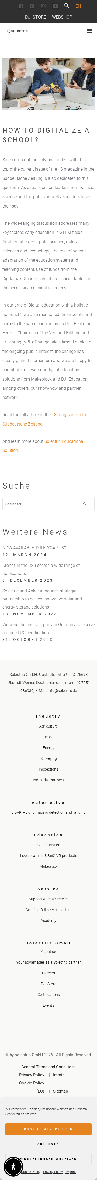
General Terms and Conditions (48, 1067)
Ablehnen (48, 1144)
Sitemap (60, 1091)
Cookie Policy (30, 1172)
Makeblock (49, 866)
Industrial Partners (48, 780)
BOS (48, 737)
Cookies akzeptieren (48, 1129)
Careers (48, 973)
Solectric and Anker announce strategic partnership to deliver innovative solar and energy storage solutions (42, 599)
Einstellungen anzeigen (48, 1159)
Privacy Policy (53, 1172)
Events (48, 1005)
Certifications (48, 994)
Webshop (62, 17)
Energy (48, 748)
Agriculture (48, 726)
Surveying (48, 758)
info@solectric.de (62, 691)
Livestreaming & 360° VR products (48, 856)
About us (48, 951)
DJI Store (35, 17)
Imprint (70, 1172)
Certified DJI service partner (49, 910)
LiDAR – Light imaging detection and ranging (49, 812)
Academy (48, 920)
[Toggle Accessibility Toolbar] (13, 1166)
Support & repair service (48, 899)
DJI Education (48, 845)
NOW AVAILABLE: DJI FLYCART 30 (34, 547)
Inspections (48, 769)
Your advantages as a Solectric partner (48, 962)
